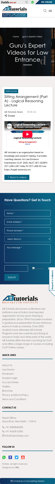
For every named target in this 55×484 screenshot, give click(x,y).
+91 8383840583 (14, 427)
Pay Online (46, 2)
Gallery (6, 386)
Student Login (9, 378)
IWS (17, 467)
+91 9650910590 (14, 431)
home (16, 36)
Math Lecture (11, 91)
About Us (7, 365)
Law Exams (8, 369)
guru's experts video (32, 36)
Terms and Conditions (14, 399)
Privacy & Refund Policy (15, 395)
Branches (7, 390)
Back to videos (18, 177)
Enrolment (7, 373)
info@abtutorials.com (17, 435)
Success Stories (10, 382)
